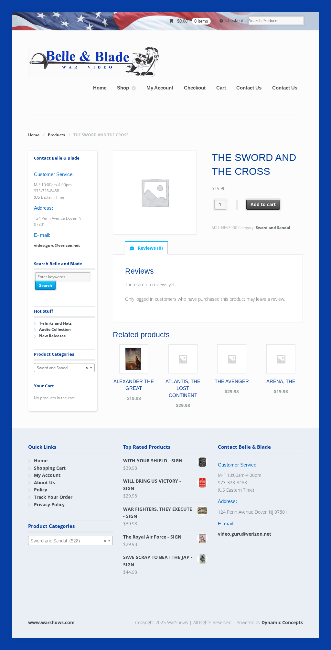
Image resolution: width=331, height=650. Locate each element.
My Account (159, 87)
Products (56, 135)
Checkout (234, 20)
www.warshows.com (51, 622)
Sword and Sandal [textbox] (62, 368)
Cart (221, 87)
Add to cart (263, 204)
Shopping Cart (50, 468)
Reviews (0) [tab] (149, 248)
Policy (40, 490)
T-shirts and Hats (55, 323)
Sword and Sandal (273, 227)
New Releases (52, 336)
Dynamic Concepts (282, 622)
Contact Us (249, 87)
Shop (123, 87)
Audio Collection (55, 329)
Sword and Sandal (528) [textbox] (68, 541)
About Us (44, 482)
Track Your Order (53, 497)
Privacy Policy (49, 504)
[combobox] (64, 367)
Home (99, 87)
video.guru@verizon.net (57, 245)
